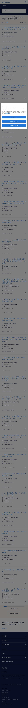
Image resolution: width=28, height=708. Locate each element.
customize (14, 117)
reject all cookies (14, 121)
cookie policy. (7, 113)
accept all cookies (14, 125)
